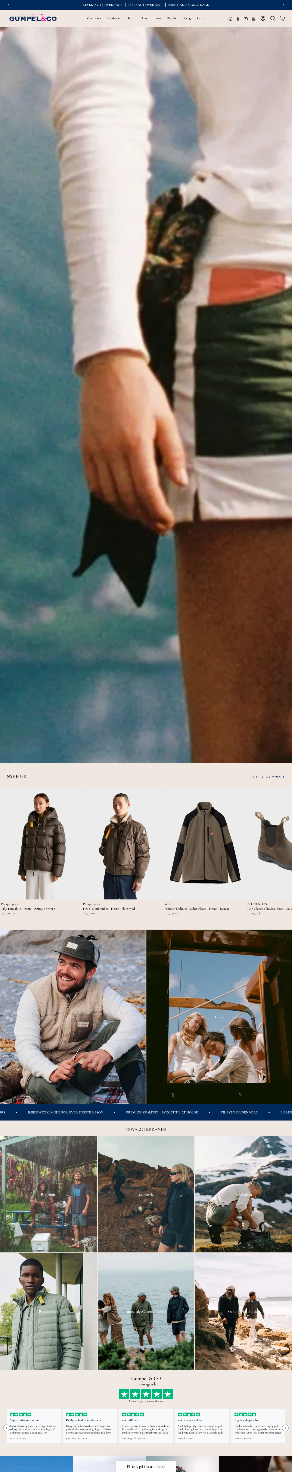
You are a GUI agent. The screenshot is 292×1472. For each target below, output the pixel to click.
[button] (93, 18)
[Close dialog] (165, 1356)
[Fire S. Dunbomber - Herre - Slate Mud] (123, 842)
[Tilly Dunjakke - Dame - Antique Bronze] (40, 842)
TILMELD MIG (46, 1445)
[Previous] (9, 5)
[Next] (283, 5)
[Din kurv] (283, 18)
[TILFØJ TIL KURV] (75, 893)
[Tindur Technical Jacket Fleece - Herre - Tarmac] (205, 842)
